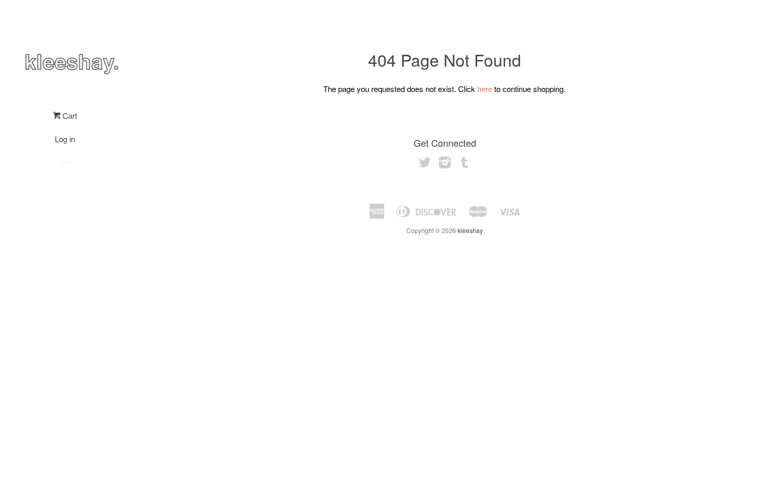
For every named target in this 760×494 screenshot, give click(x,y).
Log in (65, 138)
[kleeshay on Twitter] (425, 164)
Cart (68, 115)
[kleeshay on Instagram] (444, 164)
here (484, 88)
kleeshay (470, 230)
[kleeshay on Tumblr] (465, 164)
